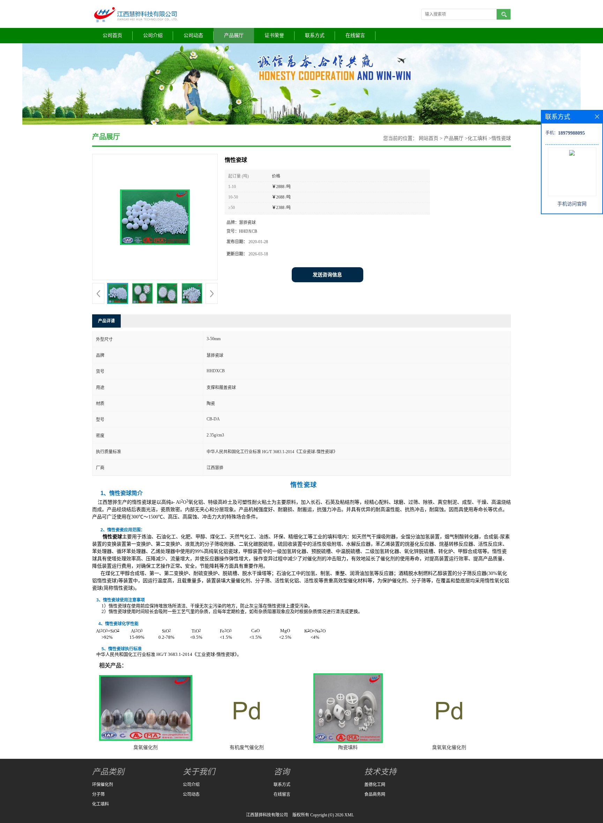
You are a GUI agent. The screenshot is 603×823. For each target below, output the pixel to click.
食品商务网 (374, 794)
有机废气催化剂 (247, 747)
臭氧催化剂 (145, 747)
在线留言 (355, 35)
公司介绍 (153, 35)
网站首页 (428, 138)
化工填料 (477, 138)
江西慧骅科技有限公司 (267, 815)
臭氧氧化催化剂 (449, 747)
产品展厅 (234, 35)
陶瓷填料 (348, 747)
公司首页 (112, 35)
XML (349, 815)
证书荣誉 (274, 35)
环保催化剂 (102, 784)
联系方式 (315, 35)
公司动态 (193, 35)
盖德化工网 (374, 784)
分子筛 (98, 794)
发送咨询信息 (327, 274)
